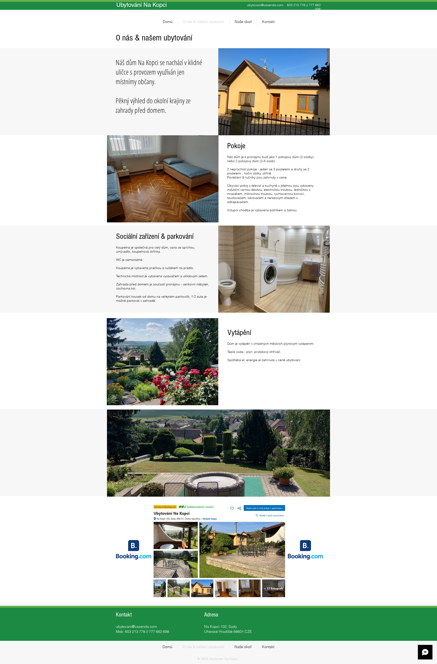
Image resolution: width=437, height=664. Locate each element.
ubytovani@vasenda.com (265, 5)
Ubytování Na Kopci (141, 4)
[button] (162, 178)
